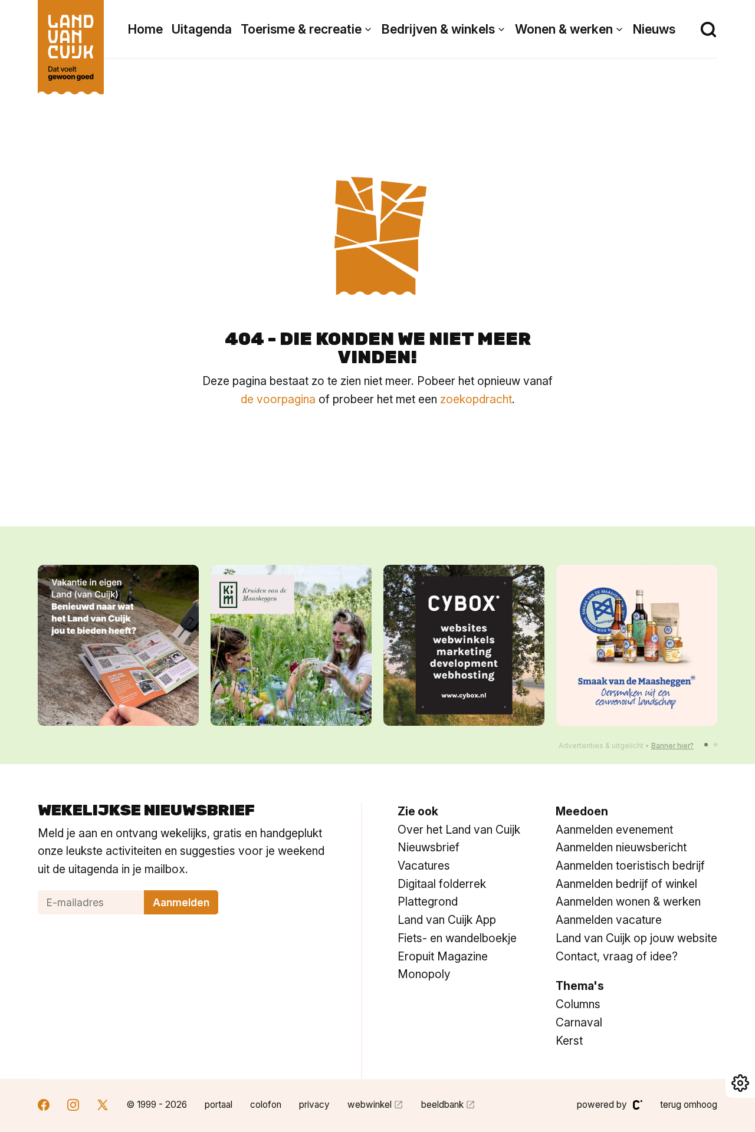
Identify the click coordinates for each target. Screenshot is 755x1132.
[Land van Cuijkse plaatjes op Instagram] (73, 1106)
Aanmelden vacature (609, 920)
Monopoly (424, 974)
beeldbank (442, 1104)
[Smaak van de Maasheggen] (636, 645)
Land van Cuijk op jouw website (636, 938)
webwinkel (369, 1104)
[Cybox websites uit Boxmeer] (463, 645)
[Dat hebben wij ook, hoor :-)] (118, 645)
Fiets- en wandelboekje (457, 938)
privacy (314, 1104)
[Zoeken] (708, 29)
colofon (265, 1104)
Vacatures (424, 865)
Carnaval (579, 1022)
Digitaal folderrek (442, 884)
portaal (218, 1104)
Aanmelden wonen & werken (628, 901)
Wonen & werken (564, 29)
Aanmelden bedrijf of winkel (626, 884)
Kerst (569, 1041)
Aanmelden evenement (614, 829)
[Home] (71, 41)
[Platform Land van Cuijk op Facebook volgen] (44, 1106)
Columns (578, 1004)
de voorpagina (278, 399)
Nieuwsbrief (428, 847)
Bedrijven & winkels (438, 29)
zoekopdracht (476, 399)
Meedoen (582, 811)
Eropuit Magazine (443, 956)
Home (145, 29)
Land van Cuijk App (447, 920)
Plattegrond (428, 901)
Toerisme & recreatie (301, 29)
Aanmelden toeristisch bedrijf (630, 865)
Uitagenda (202, 29)
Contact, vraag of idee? (617, 956)
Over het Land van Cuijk (459, 829)
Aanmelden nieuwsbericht (621, 847)
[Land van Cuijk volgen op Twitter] (103, 1106)
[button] (706, 744)
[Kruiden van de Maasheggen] (291, 645)
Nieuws (654, 29)
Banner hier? (672, 745)
